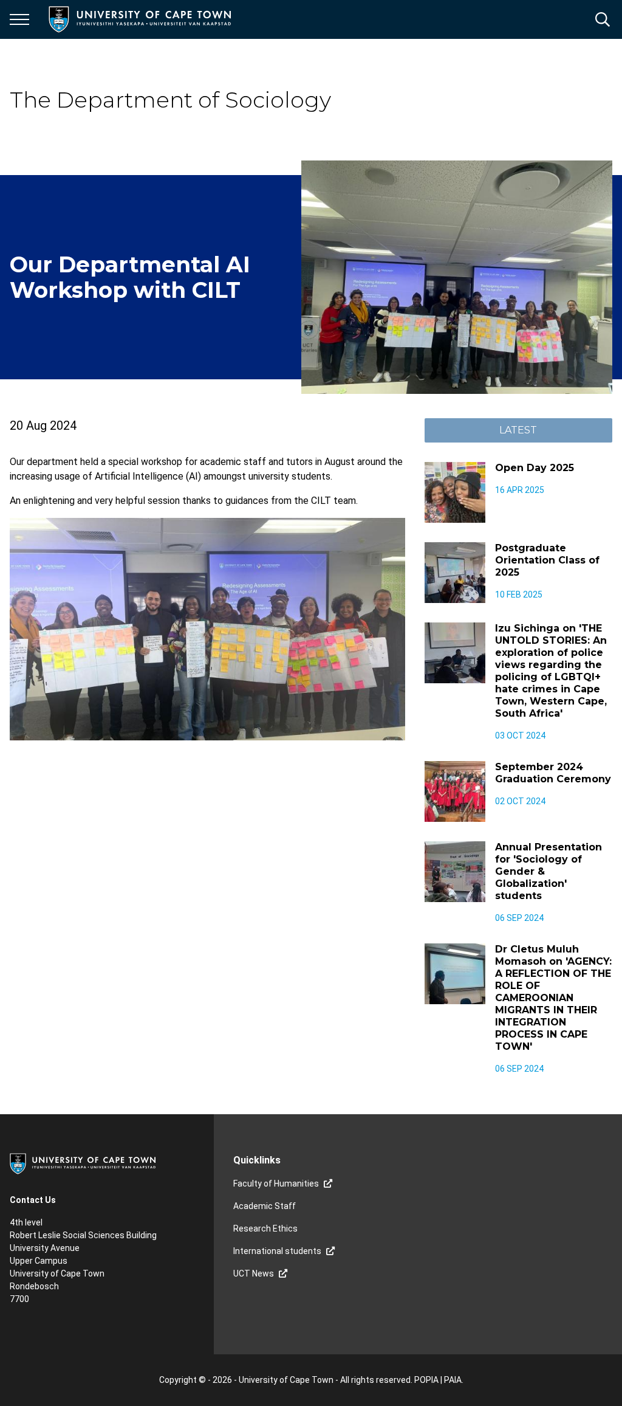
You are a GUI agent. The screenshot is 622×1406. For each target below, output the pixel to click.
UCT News (253, 1273)
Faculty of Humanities (276, 1183)
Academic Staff (264, 1206)
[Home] (83, 1163)
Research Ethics (265, 1228)
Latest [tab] (518, 430)
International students (277, 1251)
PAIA (453, 1380)
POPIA (426, 1380)
